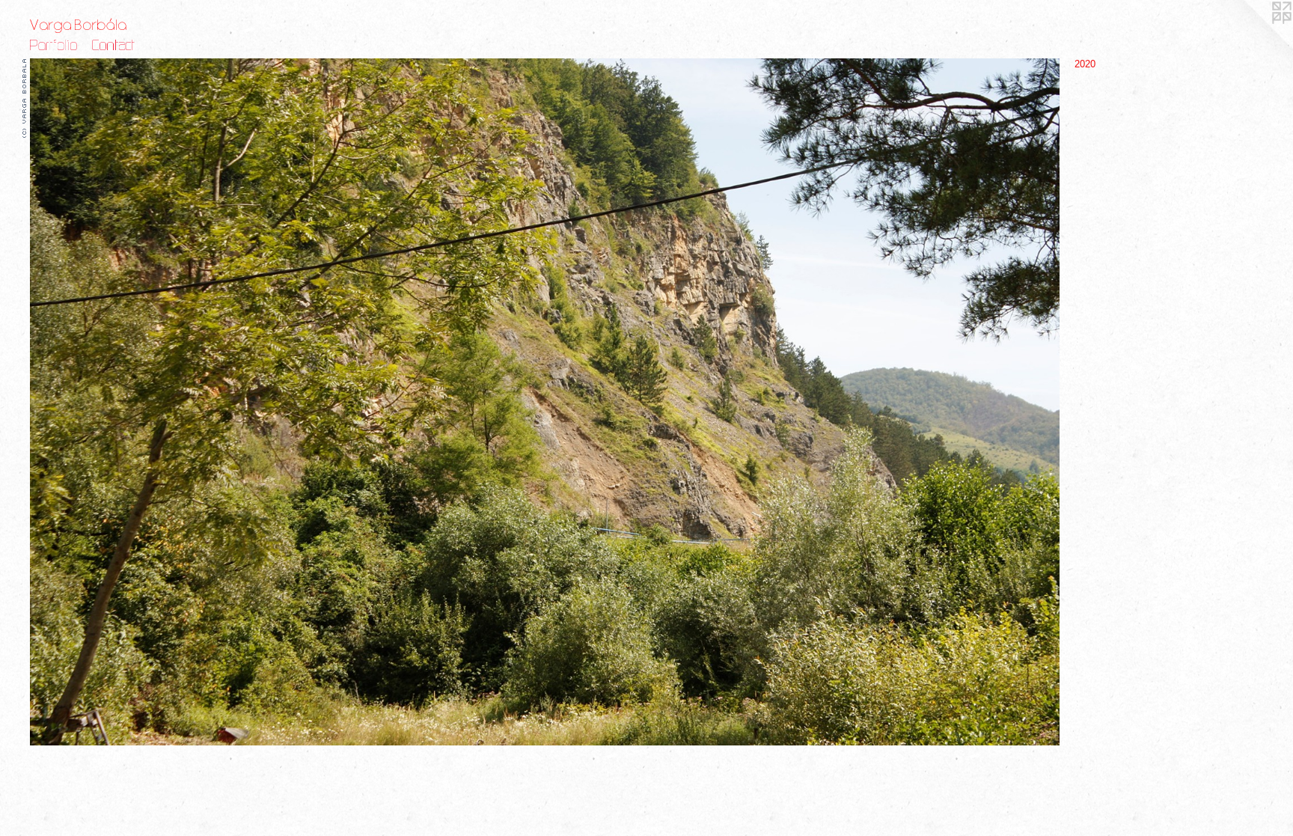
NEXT (69, 426)
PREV (41, 426)
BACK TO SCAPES (65, 435)
